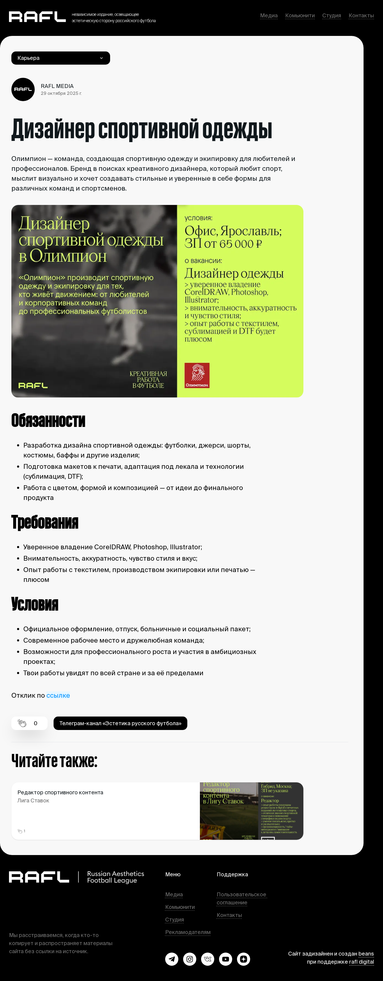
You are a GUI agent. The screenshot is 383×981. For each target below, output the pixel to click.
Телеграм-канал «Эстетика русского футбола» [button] (120, 723)
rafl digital (361, 962)
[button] (171, 959)
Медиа (269, 15)
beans (366, 953)
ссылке (58, 695)
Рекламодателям (188, 932)
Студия (331, 15)
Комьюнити (300, 15)
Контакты (361, 15)
